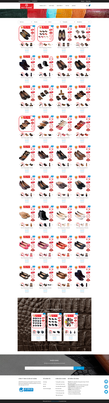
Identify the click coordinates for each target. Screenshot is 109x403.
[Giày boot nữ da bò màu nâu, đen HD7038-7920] (45, 63)
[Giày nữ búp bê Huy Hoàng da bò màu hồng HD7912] (27, 244)
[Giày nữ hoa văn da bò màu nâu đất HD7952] (63, 63)
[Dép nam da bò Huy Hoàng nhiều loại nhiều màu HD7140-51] (38, 321)
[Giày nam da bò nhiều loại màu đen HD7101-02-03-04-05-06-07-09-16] (54, 321)
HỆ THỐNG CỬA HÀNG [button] (73, 378)
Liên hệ (44, 384)
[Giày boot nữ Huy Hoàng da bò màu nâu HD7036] (27, 63)
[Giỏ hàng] (89, 6)
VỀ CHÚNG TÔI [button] (46, 378)
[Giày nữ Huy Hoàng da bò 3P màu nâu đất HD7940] (27, 184)
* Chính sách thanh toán (60, 384)
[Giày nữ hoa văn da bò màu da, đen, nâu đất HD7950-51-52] (45, 93)
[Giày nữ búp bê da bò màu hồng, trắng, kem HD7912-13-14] (63, 124)
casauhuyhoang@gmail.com (24, 1)
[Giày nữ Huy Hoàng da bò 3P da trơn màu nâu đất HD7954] (63, 33)
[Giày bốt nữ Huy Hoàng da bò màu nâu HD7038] (82, 274)
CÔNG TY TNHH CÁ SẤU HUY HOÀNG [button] (28, 378)
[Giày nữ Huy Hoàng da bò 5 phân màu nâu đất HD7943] (45, 154)
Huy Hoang (45, 109)
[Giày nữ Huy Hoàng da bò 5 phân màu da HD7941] (82, 154)
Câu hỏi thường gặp (47, 388)
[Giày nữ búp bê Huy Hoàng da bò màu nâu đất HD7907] (27, 274)
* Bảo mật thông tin (59, 395)
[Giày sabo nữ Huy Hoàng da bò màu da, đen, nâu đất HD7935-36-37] (45, 124)
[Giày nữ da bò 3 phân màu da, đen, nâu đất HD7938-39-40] (27, 124)
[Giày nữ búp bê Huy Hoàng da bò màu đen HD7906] (45, 274)
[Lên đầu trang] (106, 396)
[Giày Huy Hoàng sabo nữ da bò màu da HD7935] (27, 214)
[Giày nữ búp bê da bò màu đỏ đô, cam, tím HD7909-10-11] (82, 124)
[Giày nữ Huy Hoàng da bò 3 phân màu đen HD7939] (45, 184)
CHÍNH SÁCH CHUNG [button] (60, 378)
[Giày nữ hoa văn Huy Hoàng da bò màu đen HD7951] (82, 63)
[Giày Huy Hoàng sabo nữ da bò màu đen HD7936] (82, 184)
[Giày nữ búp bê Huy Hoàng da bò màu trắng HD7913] (82, 214)
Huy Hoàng (27, 48)
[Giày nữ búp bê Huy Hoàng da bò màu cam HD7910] (63, 244)
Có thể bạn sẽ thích (54, 309)
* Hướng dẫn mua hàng (59, 382)
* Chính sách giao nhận (59, 393)
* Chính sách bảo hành (59, 390)
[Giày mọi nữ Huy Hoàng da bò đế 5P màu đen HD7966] (27, 33)
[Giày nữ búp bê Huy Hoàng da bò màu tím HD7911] (45, 244)
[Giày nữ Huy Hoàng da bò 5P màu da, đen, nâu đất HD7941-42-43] (82, 93)
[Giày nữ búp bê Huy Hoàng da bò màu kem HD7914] (63, 214)
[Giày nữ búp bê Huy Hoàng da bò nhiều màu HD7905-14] (45, 33)
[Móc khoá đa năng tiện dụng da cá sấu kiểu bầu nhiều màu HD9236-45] (71, 321)
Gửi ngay (79, 368)
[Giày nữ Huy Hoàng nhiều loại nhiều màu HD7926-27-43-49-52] (82, 33)
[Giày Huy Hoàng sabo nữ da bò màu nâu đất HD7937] (63, 184)
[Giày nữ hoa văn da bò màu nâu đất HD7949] (27, 93)
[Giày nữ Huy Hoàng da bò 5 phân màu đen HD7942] (63, 154)
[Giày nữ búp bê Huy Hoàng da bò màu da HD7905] (63, 274)
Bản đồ (44, 386)
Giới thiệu (45, 382)
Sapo (65, 401)
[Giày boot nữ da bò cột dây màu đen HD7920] (45, 214)
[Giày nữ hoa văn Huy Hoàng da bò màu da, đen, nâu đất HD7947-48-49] (63, 93)
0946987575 (34, 1)
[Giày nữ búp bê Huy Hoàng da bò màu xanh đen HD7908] (82, 244)
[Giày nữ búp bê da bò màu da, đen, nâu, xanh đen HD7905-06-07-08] (27, 154)
